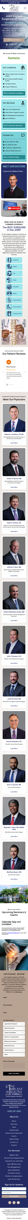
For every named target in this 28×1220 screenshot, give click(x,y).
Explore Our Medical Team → (14, 171)
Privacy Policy (22, 1211)
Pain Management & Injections (14, 115)
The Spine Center (10, 84)
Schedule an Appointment (13, 148)
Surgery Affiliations (11, 87)
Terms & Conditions (16, 1213)
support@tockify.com (13, 933)
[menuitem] (14, 1121)
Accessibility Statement (16, 1214)
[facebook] (9, 1203)
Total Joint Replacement (12, 109)
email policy (18, 992)
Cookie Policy (6, 1213)
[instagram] (14, 1203)
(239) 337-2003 (14, 1111)
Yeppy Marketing (16, 1218)
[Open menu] (25, 8)
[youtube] (18, 1203)
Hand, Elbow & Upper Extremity (14, 112)
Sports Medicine (10, 118)
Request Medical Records (13, 151)
